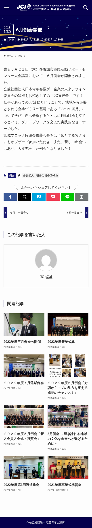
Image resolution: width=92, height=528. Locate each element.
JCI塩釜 (46, 277)
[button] (10, 197)
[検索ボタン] (85, 7)
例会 (11, 39)
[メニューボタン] (6, 7)
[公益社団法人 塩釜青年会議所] (46, 7)
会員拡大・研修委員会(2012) (40, 175)
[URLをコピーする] (81, 197)
